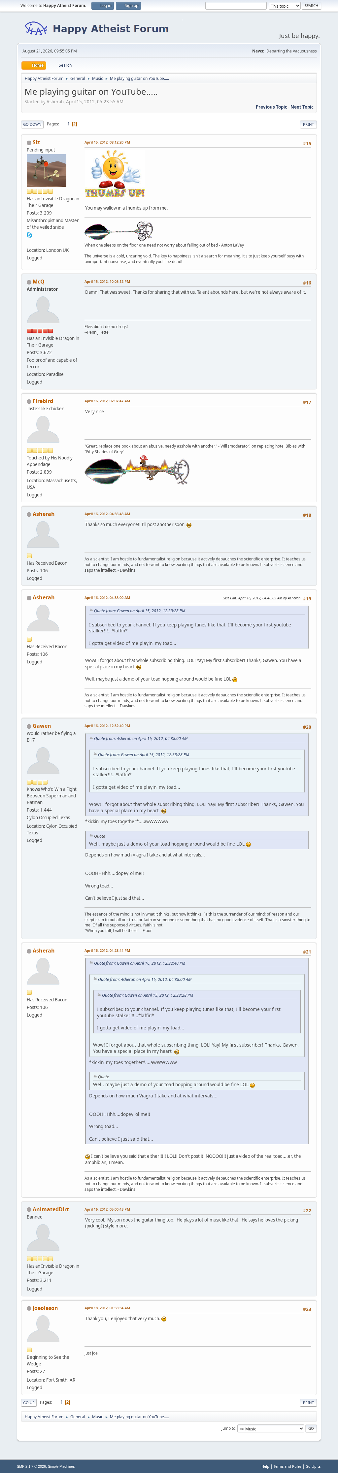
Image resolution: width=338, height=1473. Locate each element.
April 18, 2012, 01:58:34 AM (107, 1307)
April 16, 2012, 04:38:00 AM (107, 597)
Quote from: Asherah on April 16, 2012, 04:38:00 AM (140, 738)
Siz (36, 142)
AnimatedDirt (51, 1209)
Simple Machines (61, 1466)
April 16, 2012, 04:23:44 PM (107, 950)
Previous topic (271, 107)
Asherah (44, 514)
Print (308, 124)
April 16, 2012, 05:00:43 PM (107, 1209)
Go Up (29, 1402)
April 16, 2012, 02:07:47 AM (107, 400)
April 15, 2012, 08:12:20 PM (107, 142)
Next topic (302, 107)
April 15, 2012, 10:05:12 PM (107, 281)
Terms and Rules (287, 1466)
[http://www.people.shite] (29, 242)
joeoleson (45, 1308)
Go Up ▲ (313, 1466)
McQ (39, 281)
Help (265, 1466)
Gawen (42, 725)
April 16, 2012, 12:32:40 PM (107, 725)
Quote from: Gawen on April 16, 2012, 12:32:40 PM (139, 963)
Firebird (43, 401)
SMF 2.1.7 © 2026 (31, 1466)
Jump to (228, 1428)
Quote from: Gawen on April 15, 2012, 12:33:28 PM (139, 611)
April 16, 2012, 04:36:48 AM (107, 513)
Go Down (32, 124)
